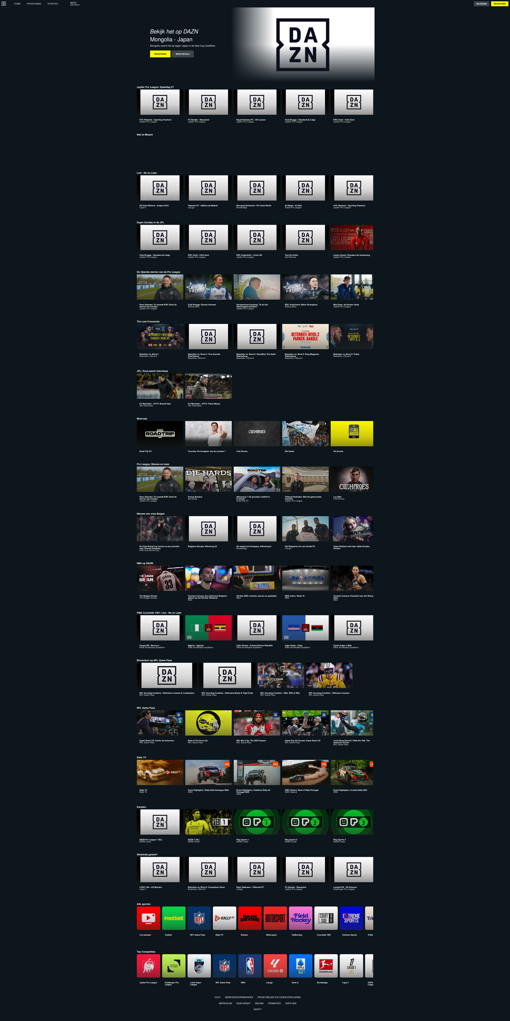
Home (17, 4)
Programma (34, 4)
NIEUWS (259, 1003)
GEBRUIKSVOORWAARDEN (239, 997)
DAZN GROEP (243, 1003)
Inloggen (481, 3)
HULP (217, 997)
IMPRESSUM (225, 1003)
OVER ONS (290, 1003)
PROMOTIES (274, 1003)
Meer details (74, 4)
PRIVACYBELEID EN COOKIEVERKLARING (279, 997)
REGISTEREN (500, 3)
